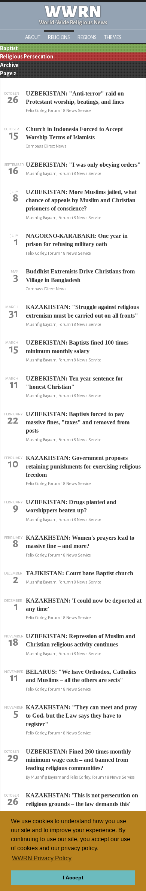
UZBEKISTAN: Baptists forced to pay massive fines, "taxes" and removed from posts (78, 422)
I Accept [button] (73, 878)
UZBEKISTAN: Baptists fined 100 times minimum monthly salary (77, 346)
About (32, 37)
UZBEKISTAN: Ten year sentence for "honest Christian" (74, 382)
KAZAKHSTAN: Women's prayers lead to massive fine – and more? (80, 541)
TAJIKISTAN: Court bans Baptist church (79, 573)
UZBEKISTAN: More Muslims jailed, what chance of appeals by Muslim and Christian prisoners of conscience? (81, 200)
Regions (87, 37)
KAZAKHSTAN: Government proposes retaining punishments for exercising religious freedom (83, 466)
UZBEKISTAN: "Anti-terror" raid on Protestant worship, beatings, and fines (75, 97)
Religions (59, 37)
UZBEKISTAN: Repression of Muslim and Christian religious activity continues (80, 640)
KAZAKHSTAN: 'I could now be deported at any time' (84, 604)
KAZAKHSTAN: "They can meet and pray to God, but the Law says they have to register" (81, 715)
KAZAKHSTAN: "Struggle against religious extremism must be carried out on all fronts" (82, 311)
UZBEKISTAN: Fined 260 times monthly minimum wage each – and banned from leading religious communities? (78, 760)
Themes (112, 37)
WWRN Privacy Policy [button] (42, 858)
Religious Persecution (26, 57)
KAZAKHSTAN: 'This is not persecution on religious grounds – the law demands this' (82, 799)
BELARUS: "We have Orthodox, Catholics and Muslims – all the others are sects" (81, 676)
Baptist (9, 48)
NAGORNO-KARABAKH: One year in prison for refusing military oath (77, 240)
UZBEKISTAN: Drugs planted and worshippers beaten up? (71, 506)
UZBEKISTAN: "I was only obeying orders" (83, 164)
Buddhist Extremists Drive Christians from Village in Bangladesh (80, 275)
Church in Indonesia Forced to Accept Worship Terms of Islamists (74, 133)
